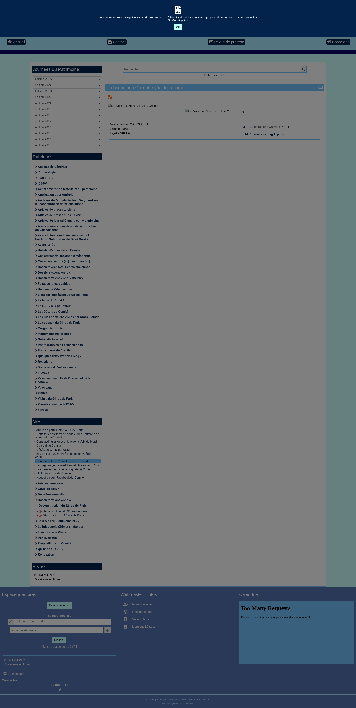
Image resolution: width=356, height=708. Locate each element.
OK (178, 27)
